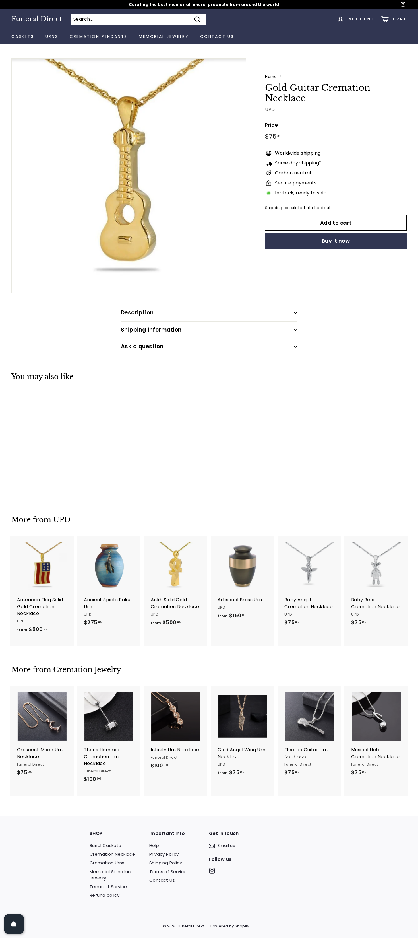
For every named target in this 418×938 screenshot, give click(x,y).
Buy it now (336, 241)
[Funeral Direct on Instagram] (212, 870)
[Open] (14, 924)
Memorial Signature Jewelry (111, 875)
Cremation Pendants (98, 36)
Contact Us (217, 36)
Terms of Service (108, 887)
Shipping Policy (165, 863)
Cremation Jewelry (87, 669)
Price (271, 125)
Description (137, 312)
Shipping (273, 208)
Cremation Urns (107, 863)
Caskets (22, 36)
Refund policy (104, 895)
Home (271, 76)
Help (154, 845)
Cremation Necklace (112, 854)
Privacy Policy (164, 854)
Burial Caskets (105, 845)
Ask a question (142, 346)
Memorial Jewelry (164, 36)
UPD (270, 109)
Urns (51, 36)
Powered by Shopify (229, 926)
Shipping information (151, 330)
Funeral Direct (36, 19)
